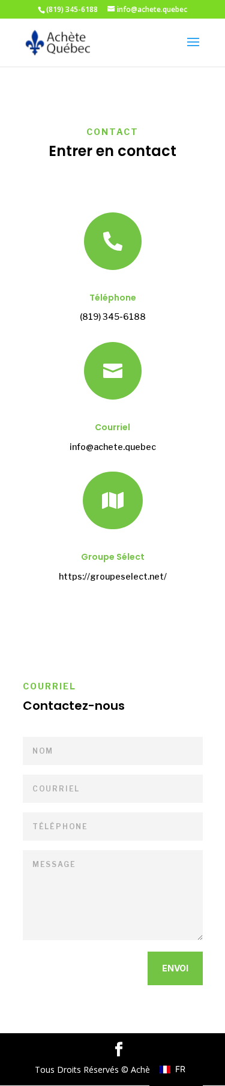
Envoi (175, 968)
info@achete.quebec (113, 447)
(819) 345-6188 (113, 316)
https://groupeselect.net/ (113, 576)
